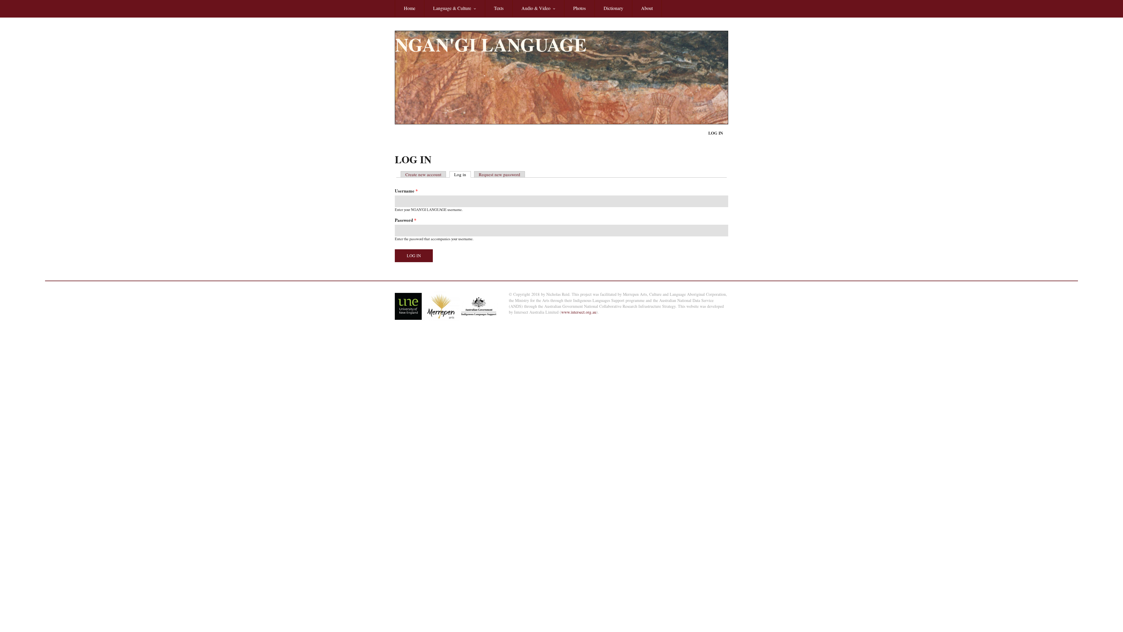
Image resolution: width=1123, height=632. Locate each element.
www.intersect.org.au (578, 312)
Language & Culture (447, 11)
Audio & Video (531, 11)
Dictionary (613, 8)
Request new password (499, 174)
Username (406, 191)
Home (409, 8)
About (647, 8)
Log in (715, 133)
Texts (499, 8)
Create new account (423, 174)
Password (405, 220)
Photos (579, 8)
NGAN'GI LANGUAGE (491, 44)
